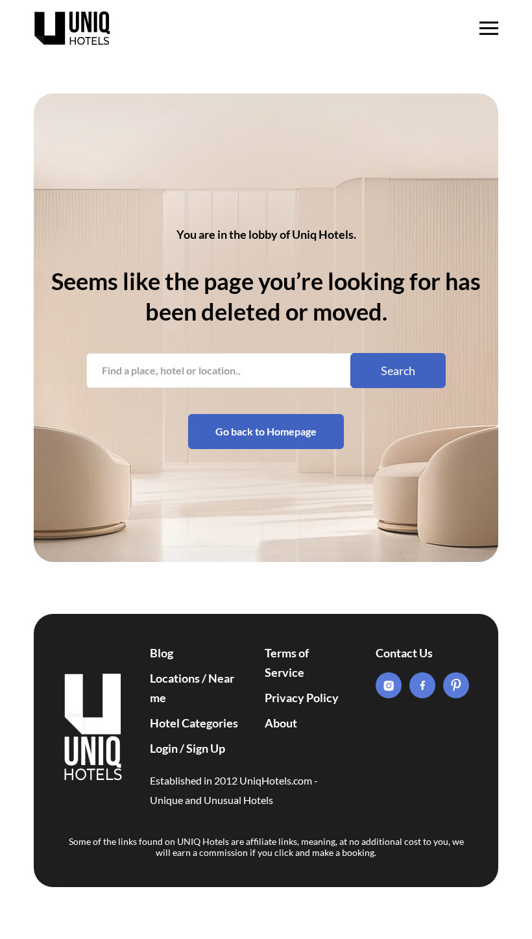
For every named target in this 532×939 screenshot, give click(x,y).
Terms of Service (287, 662)
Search (398, 370)
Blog (161, 653)
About (281, 723)
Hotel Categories (194, 723)
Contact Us (404, 653)
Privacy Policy (302, 697)
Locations (175, 678)
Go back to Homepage (266, 431)
